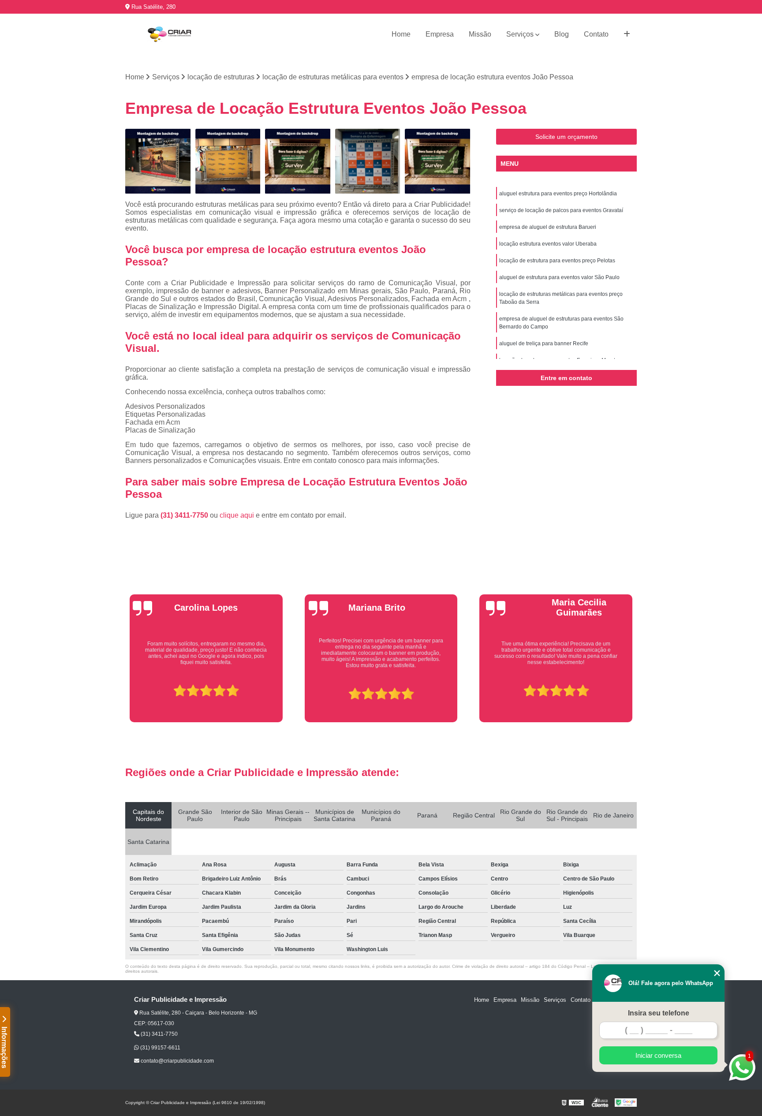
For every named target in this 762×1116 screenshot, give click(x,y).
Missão (480, 34)
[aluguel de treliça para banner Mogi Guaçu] (438, 161)
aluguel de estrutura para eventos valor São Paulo (559, 277)
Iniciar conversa (658, 1055)
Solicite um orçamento (566, 136)
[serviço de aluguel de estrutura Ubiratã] (158, 161)
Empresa (440, 34)
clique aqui (237, 515)
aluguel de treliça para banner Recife (543, 343)
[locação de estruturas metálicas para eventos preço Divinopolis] (228, 161)
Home (401, 34)
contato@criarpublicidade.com (176, 1061)
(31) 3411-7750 (185, 515)
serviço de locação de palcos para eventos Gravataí (561, 210)
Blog (561, 34)
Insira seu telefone (658, 1013)
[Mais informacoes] (627, 34)
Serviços (520, 34)
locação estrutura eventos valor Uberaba (548, 244)
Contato (596, 34)
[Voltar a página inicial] (169, 34)
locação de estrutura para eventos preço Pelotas (557, 261)
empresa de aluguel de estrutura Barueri (547, 227)
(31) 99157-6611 (159, 1048)
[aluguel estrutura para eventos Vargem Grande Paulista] (298, 161)
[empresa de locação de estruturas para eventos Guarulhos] (368, 161)
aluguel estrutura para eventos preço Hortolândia (558, 193)
